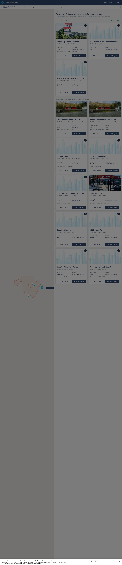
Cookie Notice (38, 563)
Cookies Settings (93, 561)
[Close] (119, 561)
